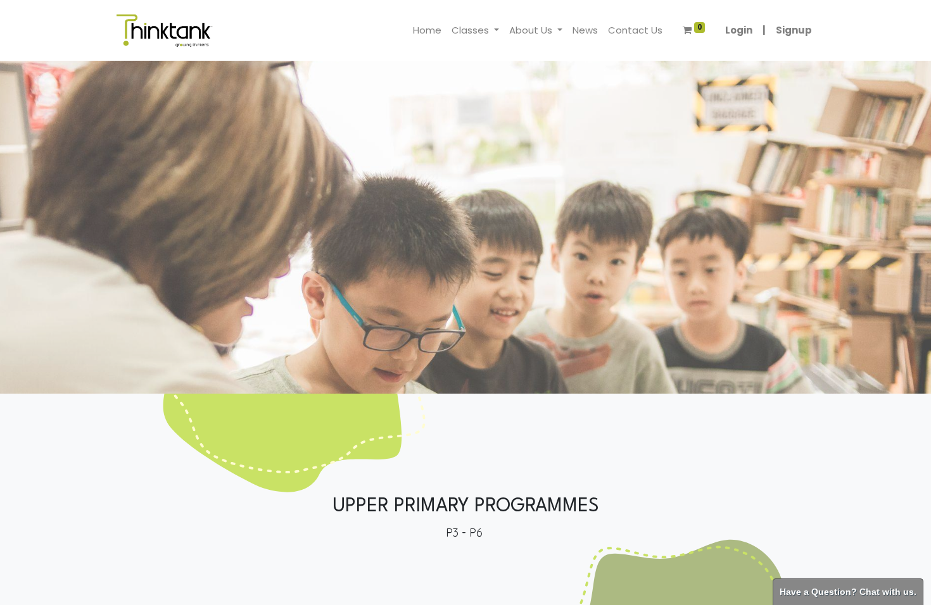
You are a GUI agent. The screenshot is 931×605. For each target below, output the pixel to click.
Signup (794, 30)
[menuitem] (427, 30)
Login (738, 30)
